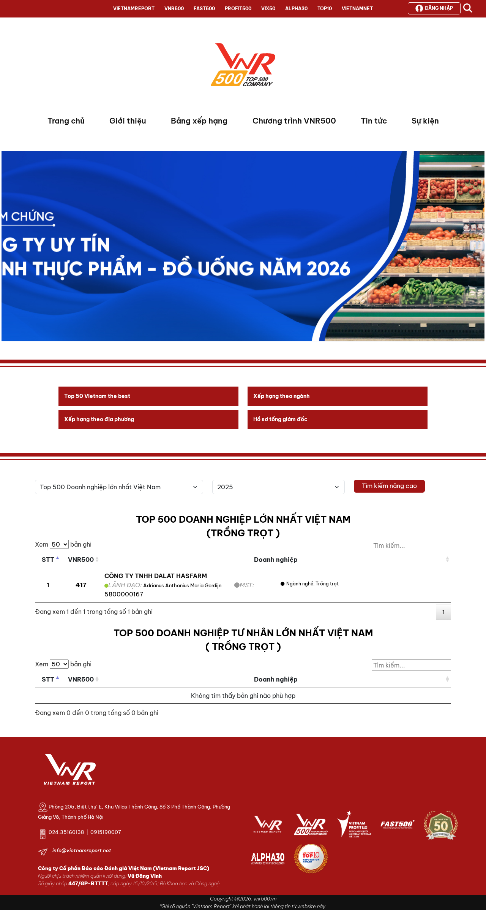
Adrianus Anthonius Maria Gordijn (182, 585)
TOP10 (324, 8)
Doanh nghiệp (276, 559)
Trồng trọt (327, 584)
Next (7, 248)
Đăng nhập (439, 8)
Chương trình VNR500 (294, 120)
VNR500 (174, 8)
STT (48, 559)
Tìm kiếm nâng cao (389, 486)
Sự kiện (425, 120)
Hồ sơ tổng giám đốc (280, 419)
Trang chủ (66, 120)
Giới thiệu (127, 120)
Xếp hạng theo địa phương (99, 419)
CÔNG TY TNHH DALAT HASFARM (155, 576)
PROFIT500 (238, 8)
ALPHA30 (296, 8)
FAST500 (204, 8)
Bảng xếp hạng (199, 120)
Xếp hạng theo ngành (281, 396)
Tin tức (374, 120)
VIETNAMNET (357, 8)
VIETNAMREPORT (134, 8)
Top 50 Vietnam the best (97, 396)
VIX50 (268, 8)
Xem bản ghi (63, 544)
